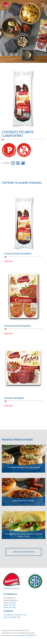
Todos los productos (23, 552)
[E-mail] (23, 163)
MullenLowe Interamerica (25, 635)
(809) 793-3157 (10, 605)
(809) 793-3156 (10, 603)
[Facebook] (13, 163)
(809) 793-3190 (10, 607)
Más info (8, 261)
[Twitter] (18, 163)
